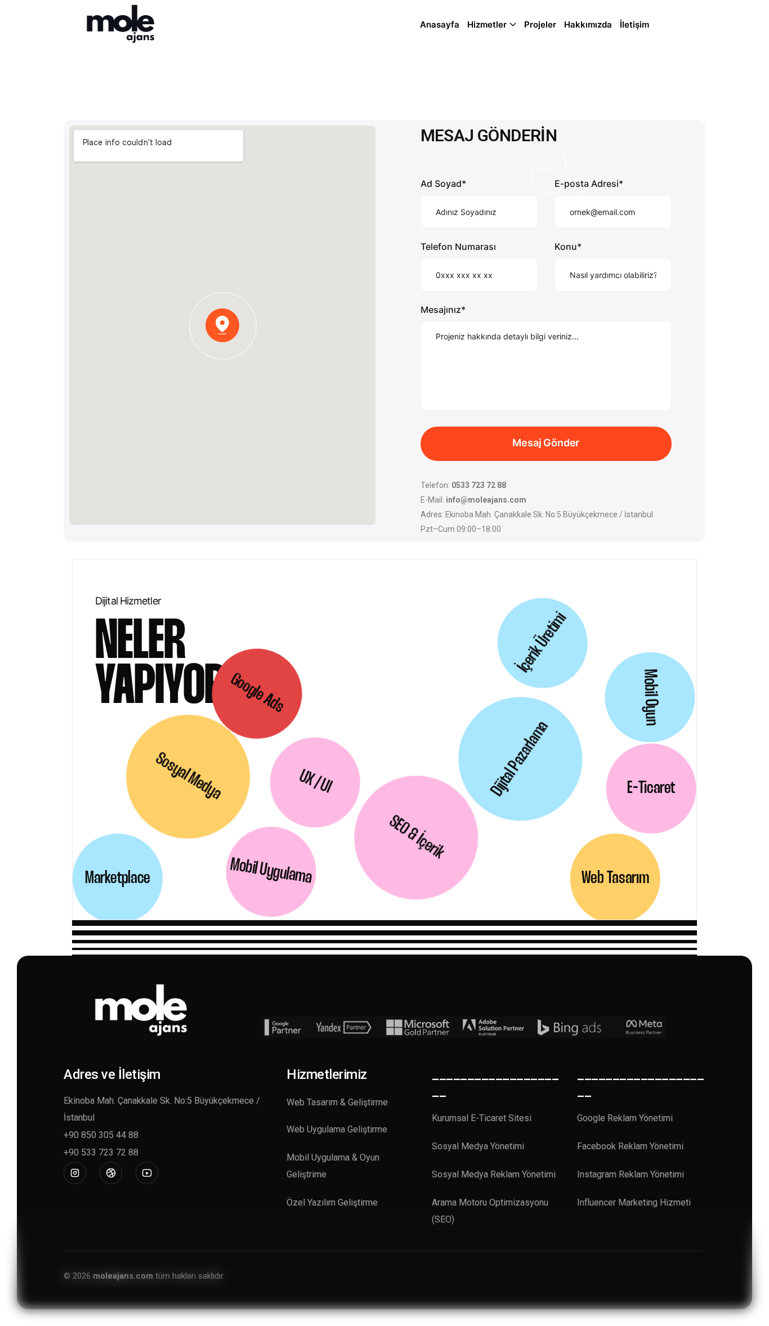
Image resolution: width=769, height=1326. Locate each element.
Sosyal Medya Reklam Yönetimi (494, 1174)
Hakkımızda (588, 24)
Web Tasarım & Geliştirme (337, 1102)
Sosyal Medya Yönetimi (478, 1146)
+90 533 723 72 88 (101, 1152)
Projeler (540, 24)
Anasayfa (439, 24)
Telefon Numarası (458, 246)
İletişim (634, 24)
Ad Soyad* (443, 183)
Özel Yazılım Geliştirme (332, 1202)
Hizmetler (487, 24)
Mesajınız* (443, 309)
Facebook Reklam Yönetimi (630, 1146)
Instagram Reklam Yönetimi (630, 1174)
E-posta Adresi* (589, 183)
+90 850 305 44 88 (101, 1135)
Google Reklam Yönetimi (625, 1118)
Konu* (568, 246)
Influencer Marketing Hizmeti (634, 1202)
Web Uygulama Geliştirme (337, 1129)
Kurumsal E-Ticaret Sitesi (481, 1118)
